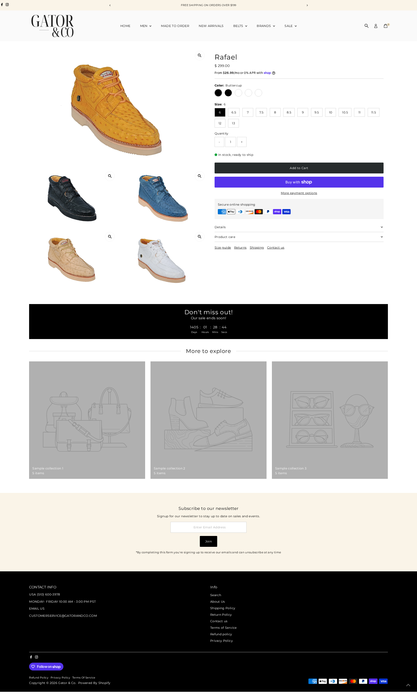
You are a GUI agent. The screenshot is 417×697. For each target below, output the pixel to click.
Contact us (276, 247)
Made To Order (175, 26)
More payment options (299, 193)
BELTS (238, 26)
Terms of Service (223, 628)
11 (359, 112)
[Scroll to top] (408, 685)
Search (215, 595)
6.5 (234, 112)
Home (125, 26)
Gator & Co (67, 683)
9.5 (316, 112)
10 (330, 112)
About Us (217, 602)
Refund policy (221, 634)
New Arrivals (211, 26)
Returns (240, 247)
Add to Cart (299, 168)
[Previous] (110, 5)
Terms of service (83, 677)
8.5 (289, 112)
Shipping (257, 247)
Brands (264, 26)
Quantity (221, 133)
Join (208, 541)
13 (233, 123)
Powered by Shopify (94, 683)
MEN (144, 26)
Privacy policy (60, 677)
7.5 (261, 112)
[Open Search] (367, 26)
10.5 (345, 112)
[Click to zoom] (200, 55)
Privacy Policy (221, 641)
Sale (289, 26)
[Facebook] (2, 5)
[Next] (307, 5)
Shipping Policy (222, 608)
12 (220, 123)
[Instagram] (7, 5)
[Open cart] (385, 26)
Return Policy (221, 615)
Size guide (223, 247)
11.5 (373, 112)
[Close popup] (407, 535)
